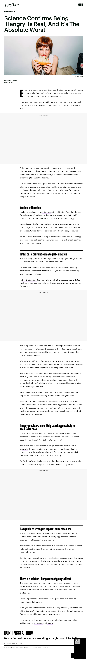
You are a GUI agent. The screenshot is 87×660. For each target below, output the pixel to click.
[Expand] (76, 640)
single (25, 449)
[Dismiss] (83, 640)
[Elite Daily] (11, 5)
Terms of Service (37, 647)
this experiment (29, 280)
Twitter (50, 623)
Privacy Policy (47, 647)
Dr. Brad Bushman (65, 183)
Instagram (38, 623)
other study (29, 373)
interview (46, 212)
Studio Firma (79, 76)
